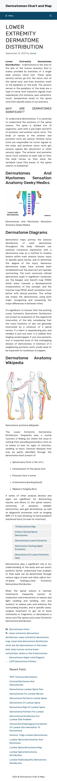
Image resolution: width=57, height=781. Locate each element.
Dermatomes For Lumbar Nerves (26, 693)
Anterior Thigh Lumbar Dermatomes (28, 735)
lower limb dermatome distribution (29, 641)
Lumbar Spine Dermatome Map (26, 747)
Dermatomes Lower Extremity (31, 540)
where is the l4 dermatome (33, 653)
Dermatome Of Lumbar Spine (25, 702)
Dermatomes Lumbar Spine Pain (26, 689)
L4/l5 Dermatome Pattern (22, 661)
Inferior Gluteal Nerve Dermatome (26, 534)
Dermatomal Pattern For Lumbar (27, 711)
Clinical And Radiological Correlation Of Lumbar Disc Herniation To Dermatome (28, 727)
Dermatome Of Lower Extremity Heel (32, 556)
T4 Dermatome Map (25, 526)
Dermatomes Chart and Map (29, 6)
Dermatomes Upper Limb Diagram (27, 657)
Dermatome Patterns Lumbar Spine (28, 698)
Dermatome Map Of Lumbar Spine (27, 707)
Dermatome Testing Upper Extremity (29, 548)
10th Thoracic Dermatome (23, 677)
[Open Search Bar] (50, 16)
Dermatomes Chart (19, 629)
